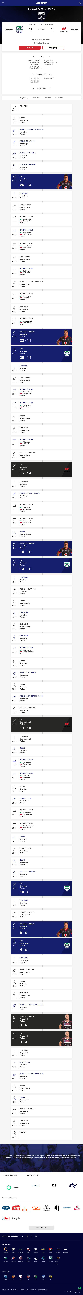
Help (27, 1289)
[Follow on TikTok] (23, 1236)
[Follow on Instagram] (36, 1236)
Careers (22, 1289)
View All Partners (41, 1227)
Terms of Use (5, 1289)
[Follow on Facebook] (27, 1236)
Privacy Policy (14, 1289)
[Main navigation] (3, 3)
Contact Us (33, 1289)
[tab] (24, 98)
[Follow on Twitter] (32, 1236)
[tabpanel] (41, 622)
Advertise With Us (42, 1289)
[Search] (80, 3)
